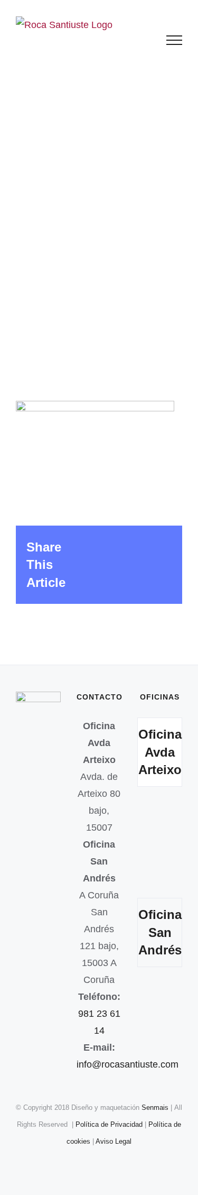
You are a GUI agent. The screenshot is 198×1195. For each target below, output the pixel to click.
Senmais (155, 1107)
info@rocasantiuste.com (127, 1064)
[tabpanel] (159, 845)
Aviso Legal (113, 1141)
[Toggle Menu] (174, 40)
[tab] (159, 752)
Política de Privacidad (110, 1124)
